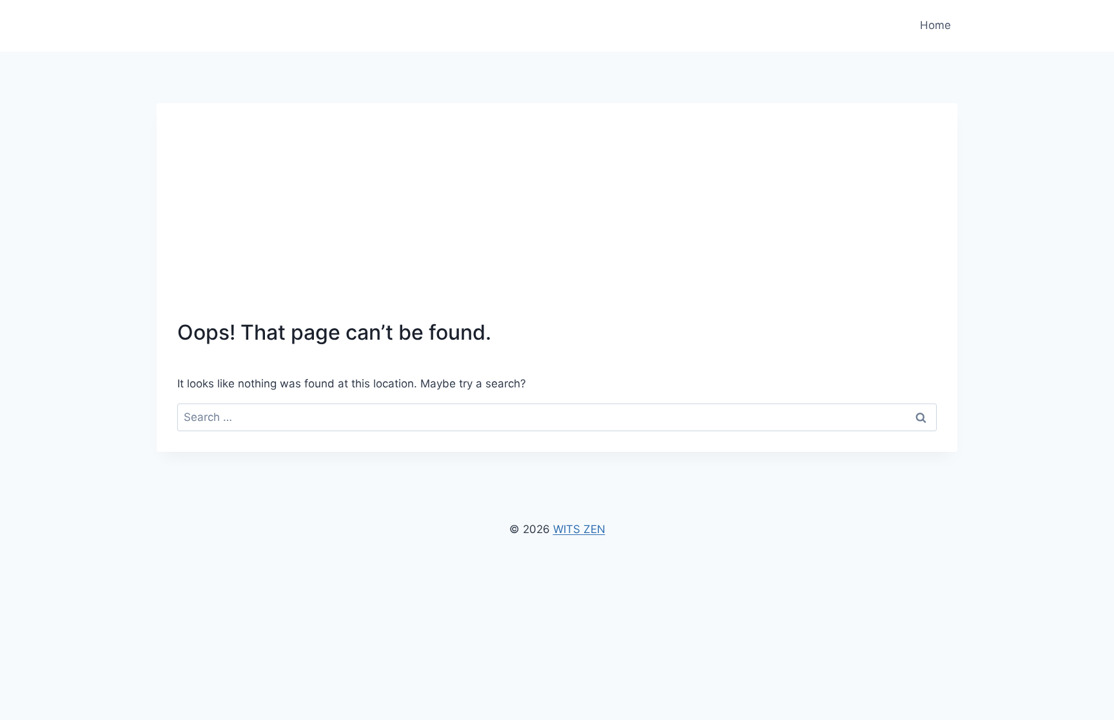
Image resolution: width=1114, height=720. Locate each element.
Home (935, 25)
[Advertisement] (557, 220)
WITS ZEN (579, 529)
